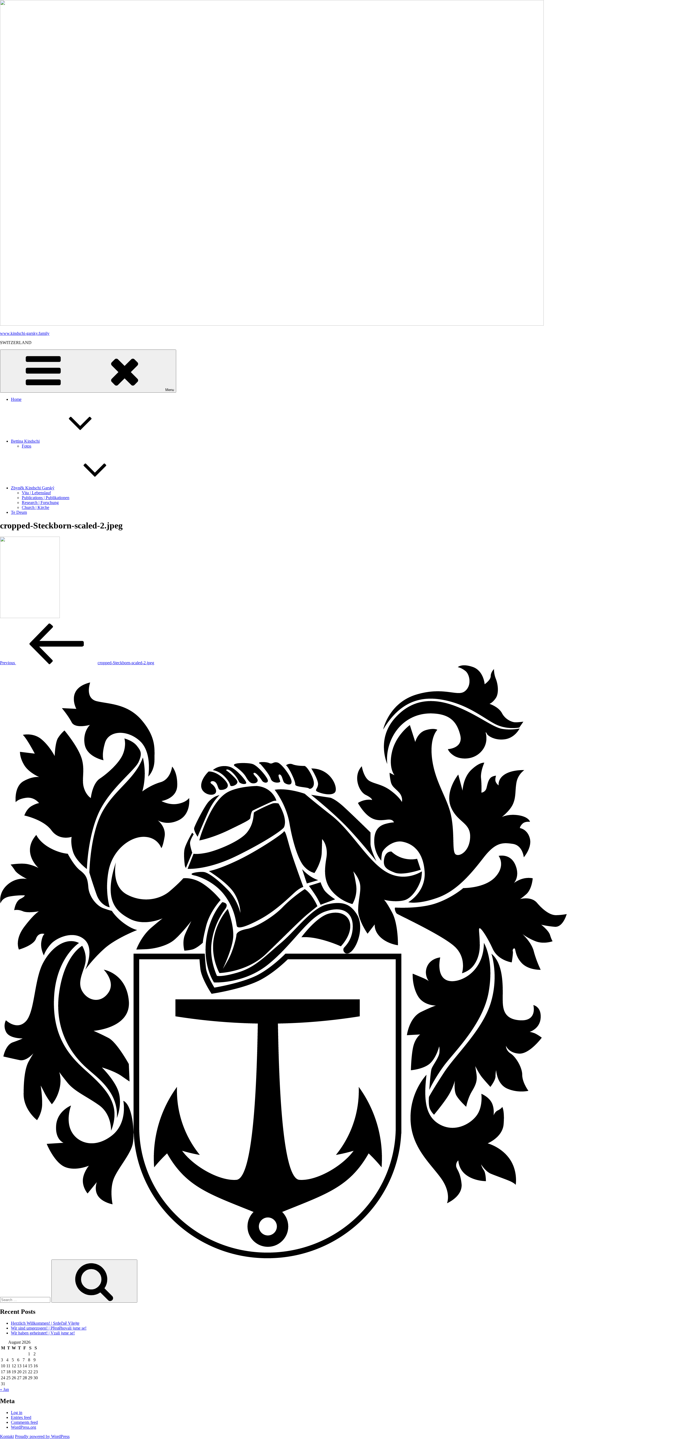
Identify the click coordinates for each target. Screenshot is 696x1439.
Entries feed (21, 1417)
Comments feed (24, 1422)
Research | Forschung (40, 502)
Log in (16, 1412)
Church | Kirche (35, 507)
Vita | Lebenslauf (36, 492)
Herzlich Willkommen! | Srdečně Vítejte (45, 1323)
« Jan (4, 1389)
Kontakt (7, 1436)
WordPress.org (23, 1427)
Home (16, 399)
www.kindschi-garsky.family (24, 333)
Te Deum (19, 512)
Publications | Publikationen (45, 497)
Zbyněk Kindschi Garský (32, 488)
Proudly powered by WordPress (42, 1436)
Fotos (26, 446)
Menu (169, 390)
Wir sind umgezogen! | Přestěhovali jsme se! (48, 1328)
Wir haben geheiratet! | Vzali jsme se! (43, 1333)
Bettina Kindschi (25, 441)
